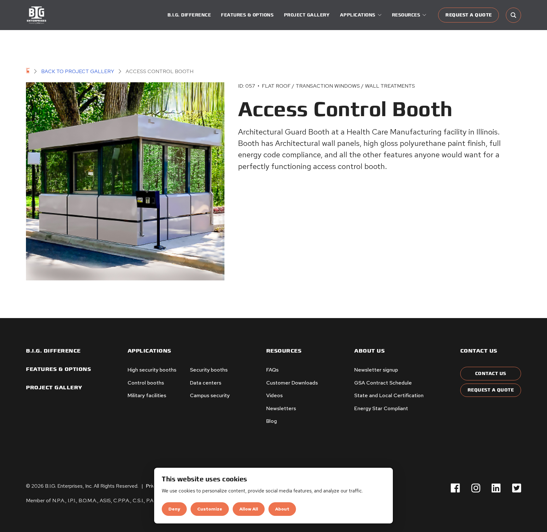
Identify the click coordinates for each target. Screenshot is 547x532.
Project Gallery (307, 15)
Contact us (478, 350)
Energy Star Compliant (381, 408)
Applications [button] (357, 15)
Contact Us (490, 373)
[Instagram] (475, 488)
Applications (149, 350)
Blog (271, 421)
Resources (284, 350)
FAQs (272, 369)
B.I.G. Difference (189, 15)
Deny (174, 509)
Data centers (205, 382)
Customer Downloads (292, 382)
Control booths (146, 382)
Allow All (248, 509)
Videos (274, 395)
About (282, 509)
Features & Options (247, 15)
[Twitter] (516, 488)
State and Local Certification (389, 395)
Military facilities (147, 395)
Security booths (209, 369)
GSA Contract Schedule (383, 382)
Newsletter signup (376, 369)
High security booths (152, 369)
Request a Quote (468, 15)
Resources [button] (406, 15)
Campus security (209, 395)
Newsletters (281, 408)
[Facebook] (455, 488)
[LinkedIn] (496, 488)
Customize (209, 509)
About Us (369, 350)
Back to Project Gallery (77, 71)
